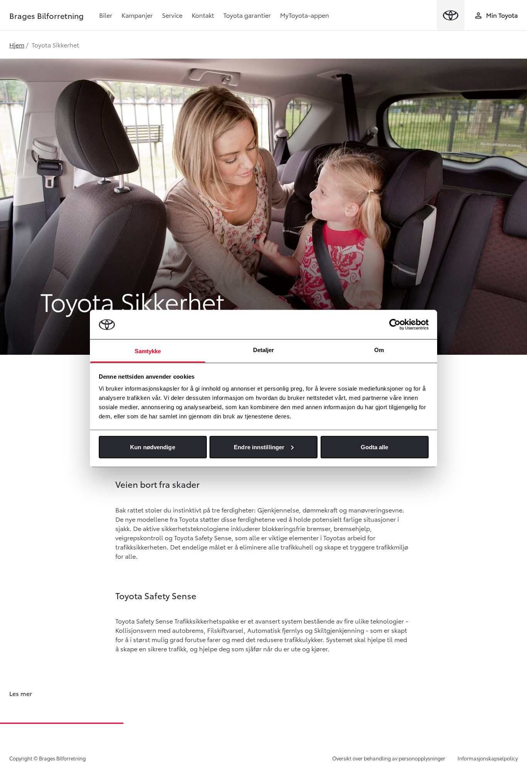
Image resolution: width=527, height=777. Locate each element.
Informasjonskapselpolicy (488, 758)
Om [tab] (379, 350)
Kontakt (203, 14)
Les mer (20, 693)
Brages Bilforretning (46, 15)
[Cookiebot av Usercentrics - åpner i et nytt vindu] (395, 324)
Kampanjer (137, 14)
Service (172, 14)
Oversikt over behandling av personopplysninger (388, 758)
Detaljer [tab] (263, 350)
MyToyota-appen (304, 14)
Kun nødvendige (152, 446)
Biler (105, 14)
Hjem (16, 44)
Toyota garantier (247, 14)
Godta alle (374, 446)
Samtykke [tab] (148, 351)
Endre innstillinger (259, 446)
